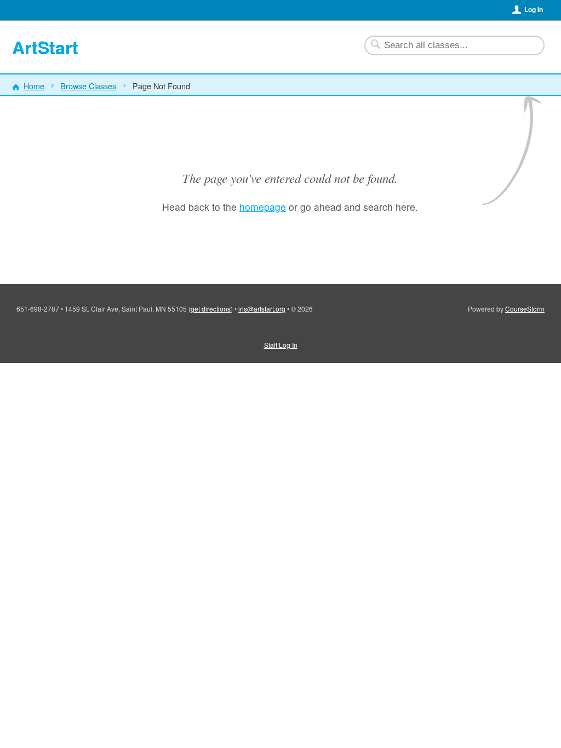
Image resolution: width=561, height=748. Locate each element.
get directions (211, 308)
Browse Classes (88, 85)
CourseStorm (525, 308)
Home (34, 85)
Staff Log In (280, 344)
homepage (262, 207)
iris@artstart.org (261, 308)
